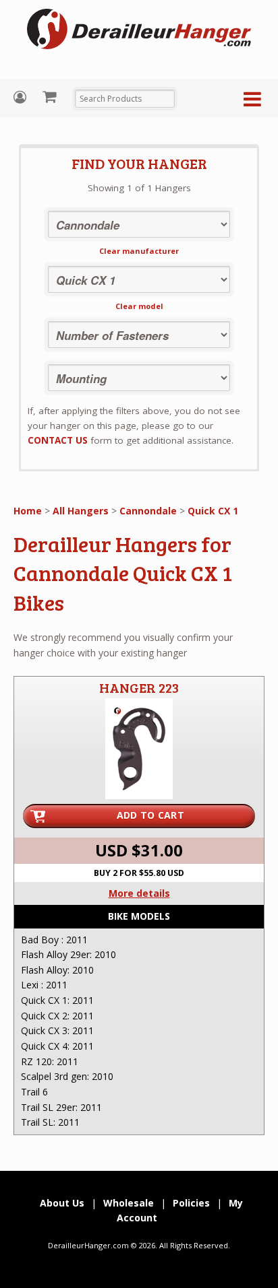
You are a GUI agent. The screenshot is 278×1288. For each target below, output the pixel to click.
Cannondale (148, 510)
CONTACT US (58, 440)
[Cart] (51, 96)
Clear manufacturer (139, 251)
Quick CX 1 (213, 510)
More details (139, 893)
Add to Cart (150, 815)
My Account (21, 97)
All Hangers (81, 510)
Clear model (139, 306)
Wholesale (128, 1202)
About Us (62, 1202)
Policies (191, 1202)
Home (27, 510)
